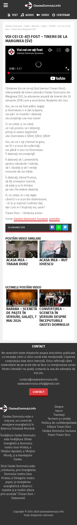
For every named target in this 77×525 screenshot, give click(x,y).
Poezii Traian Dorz (59, 434)
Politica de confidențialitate (59, 423)
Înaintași (59, 414)
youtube (54, 218)
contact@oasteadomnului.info (38, 379)
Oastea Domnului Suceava (31, 218)
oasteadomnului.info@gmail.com (38, 383)
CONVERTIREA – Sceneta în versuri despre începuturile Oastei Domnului (54, 317)
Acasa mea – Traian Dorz (17, 262)
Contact (38, 392)
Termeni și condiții (59, 418)
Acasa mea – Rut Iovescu (53, 262)
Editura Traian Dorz (59, 426)
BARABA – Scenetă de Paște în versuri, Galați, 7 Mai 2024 (21, 315)
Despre (59, 406)
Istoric (59, 411)
